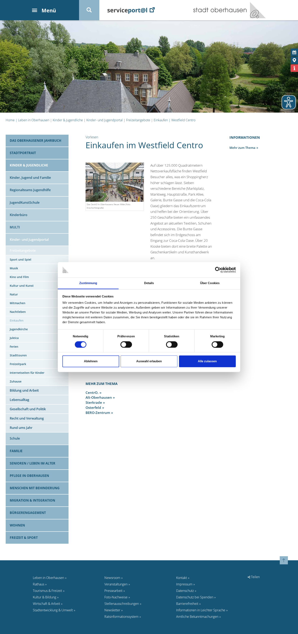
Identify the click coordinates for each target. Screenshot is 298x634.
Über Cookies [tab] (210, 283)
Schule (15, 438)
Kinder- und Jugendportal (104, 120)
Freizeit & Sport (24, 537)
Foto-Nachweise (116, 597)
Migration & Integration (32, 500)
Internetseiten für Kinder (27, 373)
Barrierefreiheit (187, 603)
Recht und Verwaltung (27, 418)
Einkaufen (161, 120)
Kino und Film (19, 277)
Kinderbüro (18, 215)
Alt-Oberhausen (99, 397)
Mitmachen (17, 303)
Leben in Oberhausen (33, 120)
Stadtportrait (23, 153)
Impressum (184, 584)
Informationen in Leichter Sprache (200, 610)
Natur (14, 294)
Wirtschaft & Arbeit (46, 603)
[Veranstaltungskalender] (294, 52)
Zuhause (15, 381)
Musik (14, 268)
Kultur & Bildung (44, 597)
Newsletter (112, 610)
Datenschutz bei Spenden (194, 597)
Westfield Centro (183, 120)
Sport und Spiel (20, 259)
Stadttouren (18, 355)
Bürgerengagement (28, 512)
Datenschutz (185, 590)
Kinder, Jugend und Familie (30, 177)
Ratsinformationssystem (121, 616)
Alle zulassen (207, 361)
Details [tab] (149, 283)
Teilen (255, 577)
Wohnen (17, 525)
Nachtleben (18, 312)
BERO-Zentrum (98, 412)
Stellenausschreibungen (121, 603)
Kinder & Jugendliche (68, 120)
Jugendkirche (19, 329)
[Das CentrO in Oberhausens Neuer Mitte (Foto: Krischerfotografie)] (115, 181)
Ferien (14, 346)
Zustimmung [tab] (88, 283)
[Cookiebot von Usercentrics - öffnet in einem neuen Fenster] (218, 270)
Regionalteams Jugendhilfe (30, 190)
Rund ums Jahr (21, 427)
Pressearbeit (113, 590)
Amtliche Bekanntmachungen (197, 616)
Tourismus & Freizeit (47, 590)
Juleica (14, 338)
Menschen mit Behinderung (35, 488)
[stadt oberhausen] (256, 10)
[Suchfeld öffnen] (89, 10)
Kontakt (181, 577)
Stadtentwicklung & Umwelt (53, 610)
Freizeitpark (18, 364)
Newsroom (112, 577)
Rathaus (38, 584)
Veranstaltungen (116, 584)
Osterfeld (93, 407)
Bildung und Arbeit (24, 390)
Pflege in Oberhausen (29, 475)
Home (10, 120)
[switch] (126, 344)
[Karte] (294, 60)
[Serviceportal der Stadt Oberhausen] (131, 10)
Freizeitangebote (138, 120)
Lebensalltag (19, 399)
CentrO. (92, 392)
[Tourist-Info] (294, 68)
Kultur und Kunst (22, 286)
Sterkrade (94, 402)
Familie (16, 451)
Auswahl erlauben (149, 361)
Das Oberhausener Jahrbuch (35, 140)
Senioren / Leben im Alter (32, 463)
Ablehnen (91, 361)
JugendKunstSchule (25, 202)
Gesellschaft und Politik (28, 409)
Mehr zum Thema (242, 148)
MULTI (15, 227)
